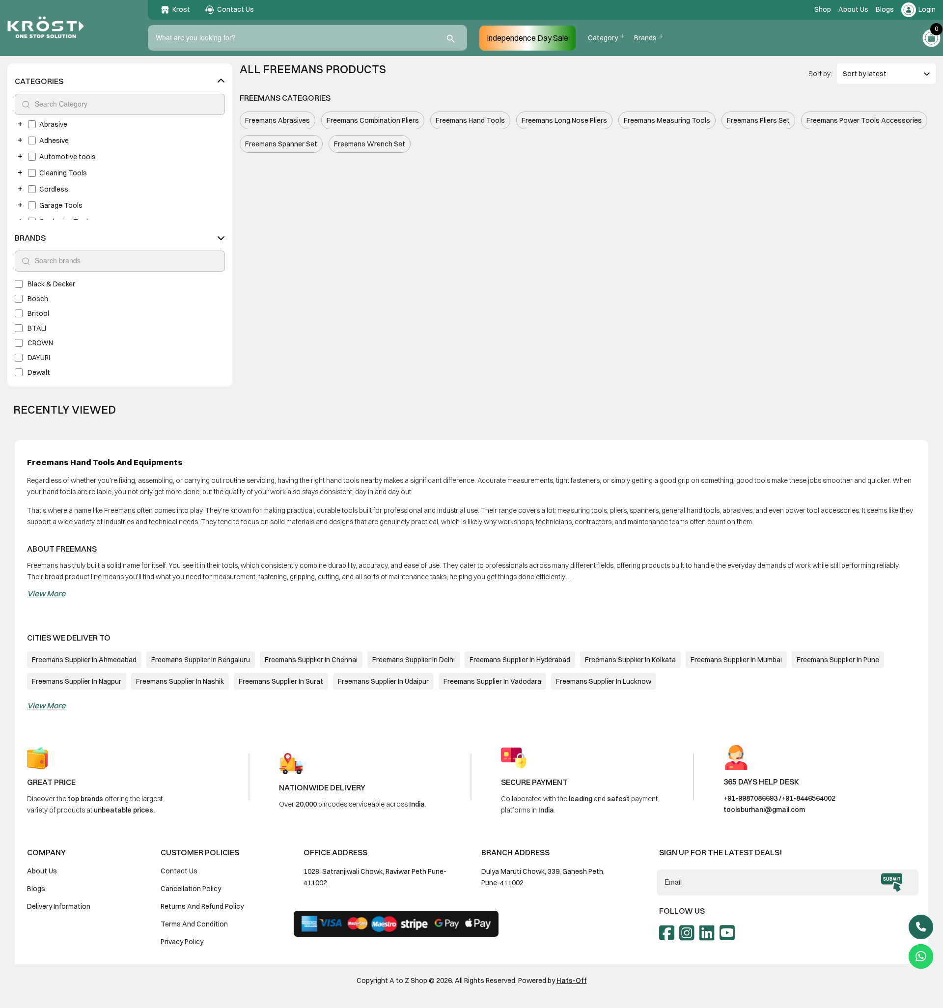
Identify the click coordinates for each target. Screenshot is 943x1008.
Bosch (38, 298)
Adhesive (54, 140)
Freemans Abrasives (277, 120)
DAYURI (39, 357)
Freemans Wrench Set (369, 144)
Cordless (53, 189)
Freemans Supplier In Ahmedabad (84, 659)
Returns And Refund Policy (202, 906)
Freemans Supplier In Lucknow (603, 681)
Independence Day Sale (527, 38)
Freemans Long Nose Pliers (564, 120)
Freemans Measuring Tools (667, 120)
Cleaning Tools (63, 172)
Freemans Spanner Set (281, 144)
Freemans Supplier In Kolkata (630, 659)
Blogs (885, 9)
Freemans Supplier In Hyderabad (520, 659)
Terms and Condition (194, 924)
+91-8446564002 (808, 798)
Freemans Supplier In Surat (281, 681)
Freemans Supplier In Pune (838, 659)
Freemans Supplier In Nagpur (76, 681)
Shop (822, 9)
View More (46, 593)
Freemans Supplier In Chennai (311, 659)
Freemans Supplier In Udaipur (383, 681)
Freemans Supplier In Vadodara (492, 681)
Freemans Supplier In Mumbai (736, 659)
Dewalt (39, 372)
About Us (853, 9)
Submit (891, 883)
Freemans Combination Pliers (373, 120)
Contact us (179, 871)
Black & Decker (51, 284)
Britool (38, 313)
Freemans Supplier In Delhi (413, 659)
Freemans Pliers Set (758, 120)
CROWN (40, 342)
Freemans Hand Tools (470, 120)
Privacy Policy (182, 941)
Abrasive (53, 124)
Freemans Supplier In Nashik (180, 681)
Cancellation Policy (191, 888)
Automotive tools (67, 156)
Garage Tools (61, 205)
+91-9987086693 (750, 798)
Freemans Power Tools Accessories (864, 120)
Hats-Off (571, 980)
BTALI (37, 328)
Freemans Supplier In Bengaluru (200, 659)
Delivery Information (58, 906)
